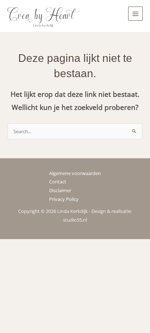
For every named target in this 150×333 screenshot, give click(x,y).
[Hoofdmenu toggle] (135, 14)
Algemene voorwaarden (75, 173)
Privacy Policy (64, 199)
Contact (57, 181)
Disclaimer (60, 190)
